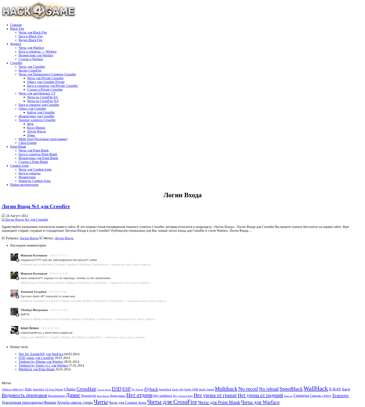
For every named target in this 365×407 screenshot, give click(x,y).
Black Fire (17, 28)
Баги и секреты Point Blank (38, 154)
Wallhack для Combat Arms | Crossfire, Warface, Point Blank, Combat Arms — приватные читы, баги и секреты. (85, 282)
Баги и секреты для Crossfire (39, 105)
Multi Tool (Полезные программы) (43, 139)
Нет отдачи (139, 395)
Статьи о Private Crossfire (45, 89)
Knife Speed (206, 389)
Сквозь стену (320, 395)
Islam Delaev (30, 328)
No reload (269, 389)
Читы (101, 401)
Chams (70, 389)
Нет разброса (162, 396)
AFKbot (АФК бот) (13, 389)
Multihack (226, 389)
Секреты (301, 395)
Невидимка (117, 395)
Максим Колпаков (34, 255)
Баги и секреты (30, 173)
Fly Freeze (137, 389)
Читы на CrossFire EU (42, 97)
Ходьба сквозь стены (75, 402)
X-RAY (335, 389)
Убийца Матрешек (34, 310)
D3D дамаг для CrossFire (36, 358)
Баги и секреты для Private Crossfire (52, 86)
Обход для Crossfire (32, 108)
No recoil (248, 389)
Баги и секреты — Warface (38, 51)
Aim (28, 389)
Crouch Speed (104, 390)
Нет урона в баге (183, 396)
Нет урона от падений (260, 395)
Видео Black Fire (30, 40)
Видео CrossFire (30, 70)
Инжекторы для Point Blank (38, 158)
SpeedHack (291, 389)
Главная (16, 25)
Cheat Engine (28, 143)
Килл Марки (36, 127)
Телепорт (340, 395)
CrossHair (86, 389)
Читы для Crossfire (32, 67)
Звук (30, 124)
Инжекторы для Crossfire (36, 116)
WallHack (316, 388)
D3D (116, 389)
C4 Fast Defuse (54, 389)
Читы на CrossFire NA (43, 101)
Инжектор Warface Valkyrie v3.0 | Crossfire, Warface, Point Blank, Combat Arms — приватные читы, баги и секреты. (88, 319)
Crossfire (16, 63)
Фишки (50, 402)
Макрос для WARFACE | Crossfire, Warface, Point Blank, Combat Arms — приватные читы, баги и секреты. (83, 337)
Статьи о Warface (31, 59)
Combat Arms (19, 165)
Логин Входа (36, 131)
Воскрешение (56, 395)
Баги (346, 389)
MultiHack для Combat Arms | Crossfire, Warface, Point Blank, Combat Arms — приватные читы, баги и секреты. (86, 264)
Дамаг (73, 395)
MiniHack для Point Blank (36, 369)
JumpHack (165, 389)
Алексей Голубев (33, 291)
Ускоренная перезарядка (22, 402)
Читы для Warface (31, 47)
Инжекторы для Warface (36, 55)
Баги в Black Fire (31, 36)
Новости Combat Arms (34, 181)
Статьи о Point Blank (33, 162)
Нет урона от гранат (215, 395)
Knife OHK (191, 389)
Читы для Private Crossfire (45, 78)
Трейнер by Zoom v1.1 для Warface (43, 365)
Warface (15, 44)
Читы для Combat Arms (35, 169)
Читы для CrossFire (172, 401)
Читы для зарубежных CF (37, 93)
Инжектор (88, 396)
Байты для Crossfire (41, 112)
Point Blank (18, 146)
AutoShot (38, 389)
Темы (31, 135)
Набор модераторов (24, 184)
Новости (288, 396)
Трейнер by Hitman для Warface (41, 361)
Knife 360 (178, 389)
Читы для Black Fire (33, 32)
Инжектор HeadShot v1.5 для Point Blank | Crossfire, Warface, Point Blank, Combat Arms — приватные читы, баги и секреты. (94, 301)
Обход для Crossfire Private (46, 82)
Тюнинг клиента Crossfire (37, 120)
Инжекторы (27, 177)
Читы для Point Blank (34, 150)
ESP (126, 389)
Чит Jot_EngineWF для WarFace (41, 354)
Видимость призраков (24, 395)
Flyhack (151, 389)
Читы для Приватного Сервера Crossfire (47, 74)
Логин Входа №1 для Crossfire (36, 206)
